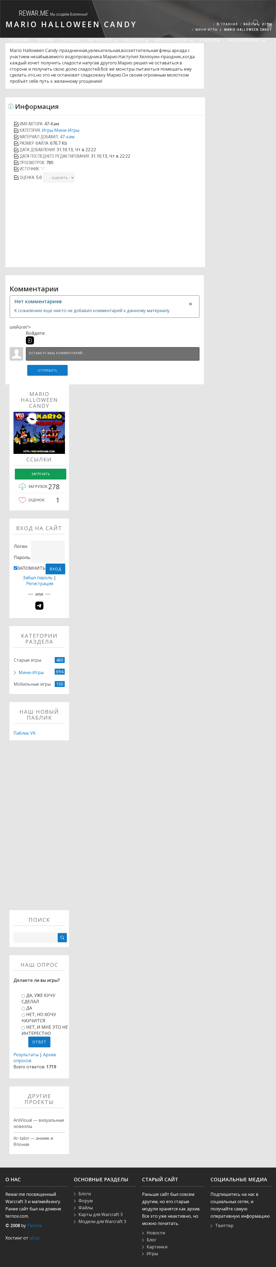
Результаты (26, 1055)
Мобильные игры (32, 684)
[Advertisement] (105, 229)
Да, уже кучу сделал (38, 998)
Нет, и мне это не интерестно (45, 1030)
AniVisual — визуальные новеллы (38, 1123)
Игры (47, 130)
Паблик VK (24, 733)
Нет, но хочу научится (39, 1017)
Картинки (157, 1247)
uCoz (34, 1238)
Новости (156, 1233)
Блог (151, 1240)
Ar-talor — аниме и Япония (33, 1141)
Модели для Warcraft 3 (102, 1221)
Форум (85, 1201)
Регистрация (39, 583)
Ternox (34, 1225)
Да (29, 1008)
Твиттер (224, 1225)
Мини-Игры (66, 130)
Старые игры (27, 660)
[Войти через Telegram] (39, 606)
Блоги (84, 1194)
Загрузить (41, 474)
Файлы (85, 1208)
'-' (43, 169)
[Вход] (30, 340)
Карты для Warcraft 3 (100, 1214)
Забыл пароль (38, 578)
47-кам (67, 137)
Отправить (47, 370)
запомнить (31, 568)
